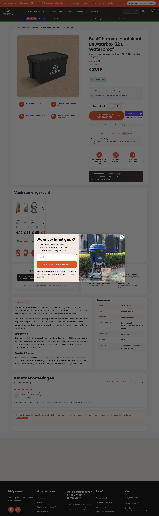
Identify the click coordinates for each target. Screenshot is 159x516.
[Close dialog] (122, 237)
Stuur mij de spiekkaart (57, 264)
